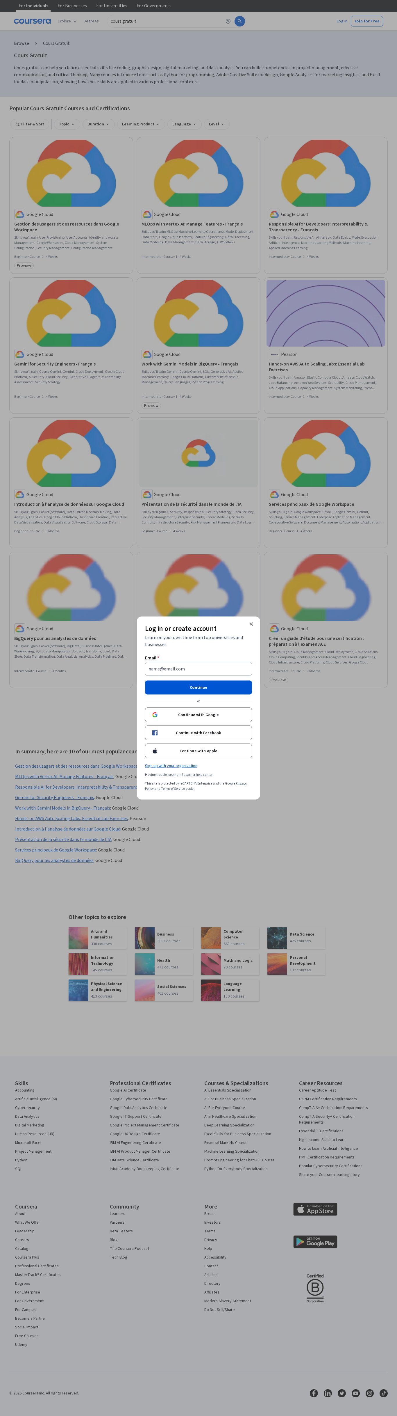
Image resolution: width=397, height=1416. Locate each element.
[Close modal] (251, 624)
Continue (198, 688)
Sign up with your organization (171, 766)
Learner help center (198, 774)
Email (152, 658)
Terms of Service (173, 788)
